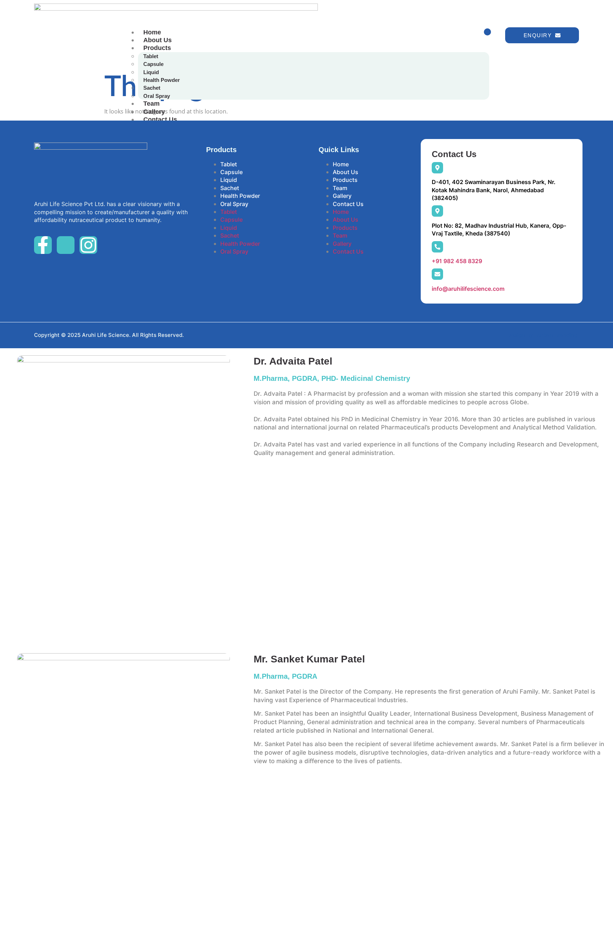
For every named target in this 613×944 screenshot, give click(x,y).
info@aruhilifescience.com (468, 288)
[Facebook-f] (43, 245)
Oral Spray (156, 96)
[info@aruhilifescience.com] (437, 274)
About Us (157, 40)
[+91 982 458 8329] (437, 246)
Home (152, 32)
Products (157, 47)
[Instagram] (88, 245)
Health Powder (161, 80)
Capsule (153, 64)
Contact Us (160, 119)
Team (151, 103)
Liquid (151, 72)
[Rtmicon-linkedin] (65, 245)
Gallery (154, 111)
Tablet (150, 56)
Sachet (151, 88)
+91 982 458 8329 (457, 261)
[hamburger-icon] (487, 31)
